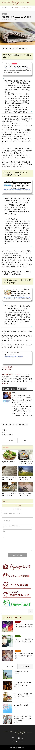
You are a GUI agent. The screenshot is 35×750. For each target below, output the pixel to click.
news (5, 432)
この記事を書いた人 (9, 389)
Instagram (19, 738)
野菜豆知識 (7, 369)
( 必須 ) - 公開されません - (11, 525)
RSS (22, 738)
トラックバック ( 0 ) (17, 509)
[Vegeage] (13, 3)
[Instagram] (9, 401)
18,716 (11, 435)
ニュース (5, 14)
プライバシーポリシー (17, 741)
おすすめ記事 (25, 666)
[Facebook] (7, 401)
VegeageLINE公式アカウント (12, 374)
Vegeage (13, 747)
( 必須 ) (6, 520)
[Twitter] (4, 401)
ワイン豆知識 (7, 367)
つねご (10, 430)
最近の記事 (9, 666)
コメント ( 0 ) (17, 505)
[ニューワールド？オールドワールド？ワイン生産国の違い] (10, 440)
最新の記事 (23, 389)
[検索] (28, 3)
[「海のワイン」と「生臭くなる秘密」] (25, 440)
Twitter (13, 738)
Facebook (16, 738)
